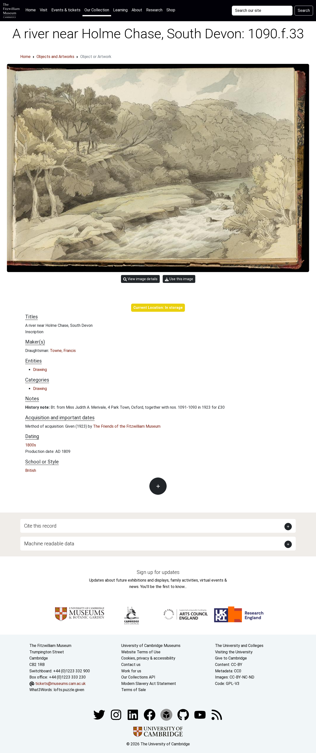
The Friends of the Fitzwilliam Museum (126, 426)
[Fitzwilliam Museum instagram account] (116, 714)
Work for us (131, 671)
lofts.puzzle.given (69, 689)
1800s (30, 445)
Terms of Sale (133, 689)
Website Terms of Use (140, 652)
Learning (120, 10)
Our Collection (96, 10)
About (137, 10)
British (30, 470)
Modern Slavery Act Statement (148, 683)
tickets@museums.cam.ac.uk (60, 683)
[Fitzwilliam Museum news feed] (217, 714)
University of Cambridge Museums (150, 645)
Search (304, 10)
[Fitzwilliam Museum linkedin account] (150, 714)
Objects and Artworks (55, 56)
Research (154, 10)
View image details (142, 279)
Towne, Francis (63, 350)
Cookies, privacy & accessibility (148, 658)
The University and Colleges (239, 645)
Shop (170, 10)
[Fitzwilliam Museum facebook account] (133, 714)
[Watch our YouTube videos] (200, 714)
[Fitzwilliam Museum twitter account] (99, 714)
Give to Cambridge (231, 658)
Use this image (181, 279)
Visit (43, 10)
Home (31, 9)
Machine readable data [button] (49, 544)
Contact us (130, 664)
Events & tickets (65, 10)
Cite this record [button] (40, 526)
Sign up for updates (158, 572)
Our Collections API (138, 677)
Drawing (40, 369)
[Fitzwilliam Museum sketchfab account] (166, 714)
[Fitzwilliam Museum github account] (183, 714)
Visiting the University (234, 652)
